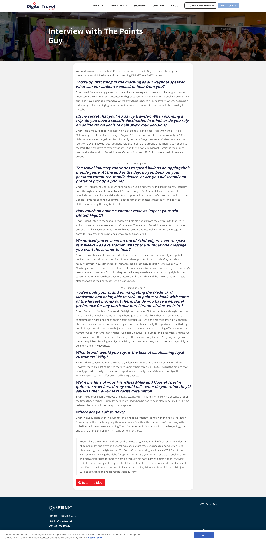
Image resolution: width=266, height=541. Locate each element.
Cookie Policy (95, 537)
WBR (202, 504)
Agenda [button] (98, 5)
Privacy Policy (212, 504)
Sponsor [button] (140, 5)
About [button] (175, 5)
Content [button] (159, 5)
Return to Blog (91, 482)
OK (203, 535)
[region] (133, 535)
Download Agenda (201, 5)
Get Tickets (228, 5)
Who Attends (119, 5)
